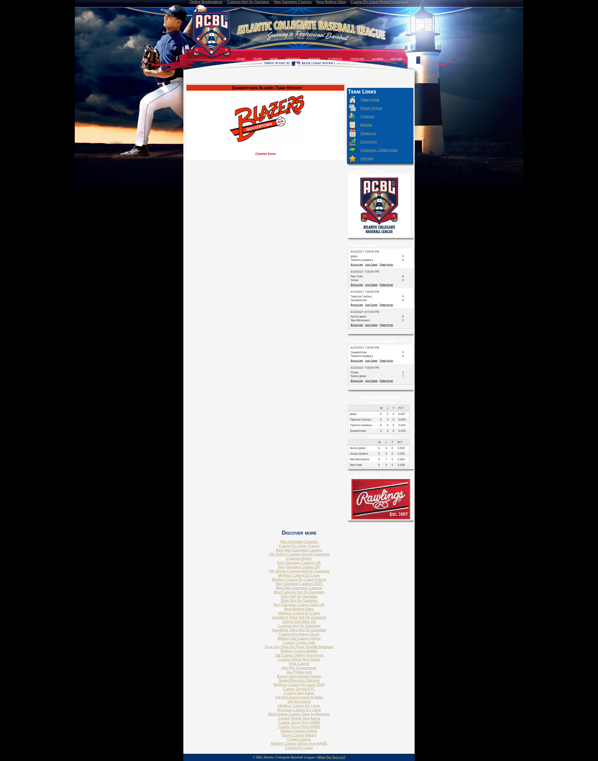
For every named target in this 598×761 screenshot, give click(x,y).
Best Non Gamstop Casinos (299, 550)
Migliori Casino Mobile (299, 651)
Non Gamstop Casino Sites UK (299, 605)
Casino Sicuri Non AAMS (299, 723)
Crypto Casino (299, 739)
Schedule (368, 133)
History (367, 158)
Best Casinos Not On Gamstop (299, 592)
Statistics (368, 141)
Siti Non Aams (299, 702)
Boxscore (357, 265)
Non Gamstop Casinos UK (299, 563)
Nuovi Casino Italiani (299, 735)
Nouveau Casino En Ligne (299, 710)
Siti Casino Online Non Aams (299, 655)
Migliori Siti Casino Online (299, 638)
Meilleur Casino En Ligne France (299, 580)
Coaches (367, 116)
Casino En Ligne (299, 748)
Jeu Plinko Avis (299, 672)
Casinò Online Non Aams (299, 718)
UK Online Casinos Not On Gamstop (299, 554)
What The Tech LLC (331, 757)
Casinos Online (299, 559)
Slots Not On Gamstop (299, 601)
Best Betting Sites (299, 609)
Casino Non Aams (299, 693)
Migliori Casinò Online (299, 731)
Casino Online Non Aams (299, 659)
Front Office (371, 108)
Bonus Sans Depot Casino (299, 676)
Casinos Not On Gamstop (299, 626)
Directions (386, 265)
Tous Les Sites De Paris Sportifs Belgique (299, 647)
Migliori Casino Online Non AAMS (299, 744)
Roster (366, 124)
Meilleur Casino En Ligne (299, 575)
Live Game (371, 265)
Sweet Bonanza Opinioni (299, 680)
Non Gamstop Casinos (299, 542)
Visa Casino (299, 664)
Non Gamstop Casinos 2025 (299, 584)
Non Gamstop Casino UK (299, 567)
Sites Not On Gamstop (299, 596)
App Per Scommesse (299, 668)
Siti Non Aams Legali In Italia (299, 697)
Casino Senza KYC (299, 689)
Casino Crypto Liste (299, 643)
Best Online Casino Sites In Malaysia (299, 714)
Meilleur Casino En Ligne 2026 (299, 685)
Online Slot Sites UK (299, 622)
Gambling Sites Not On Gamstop (299, 617)
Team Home (369, 99)
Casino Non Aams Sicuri (299, 634)
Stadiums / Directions (379, 150)
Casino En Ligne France (299, 546)
